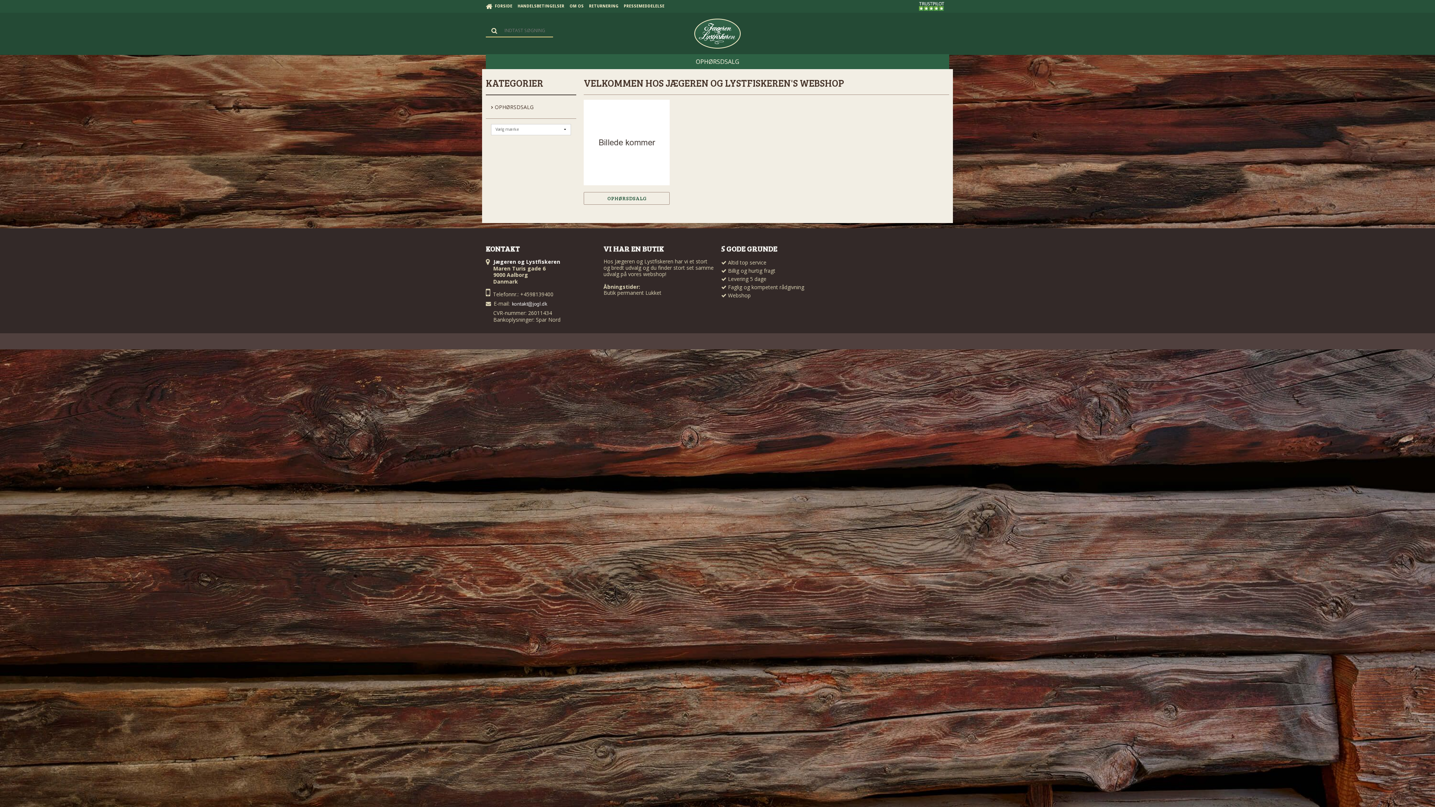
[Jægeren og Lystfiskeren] (717, 34)
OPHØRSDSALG (513, 107)
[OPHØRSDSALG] (626, 142)
